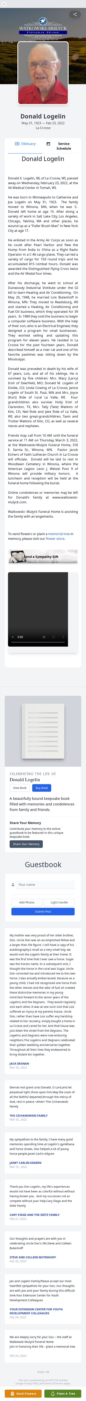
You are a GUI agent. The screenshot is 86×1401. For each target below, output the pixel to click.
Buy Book (42, 788)
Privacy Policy (31, 1383)
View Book (19, 788)
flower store (55, 538)
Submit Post (43, 911)
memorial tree (59, 534)
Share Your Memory (26, 844)
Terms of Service (54, 1383)
